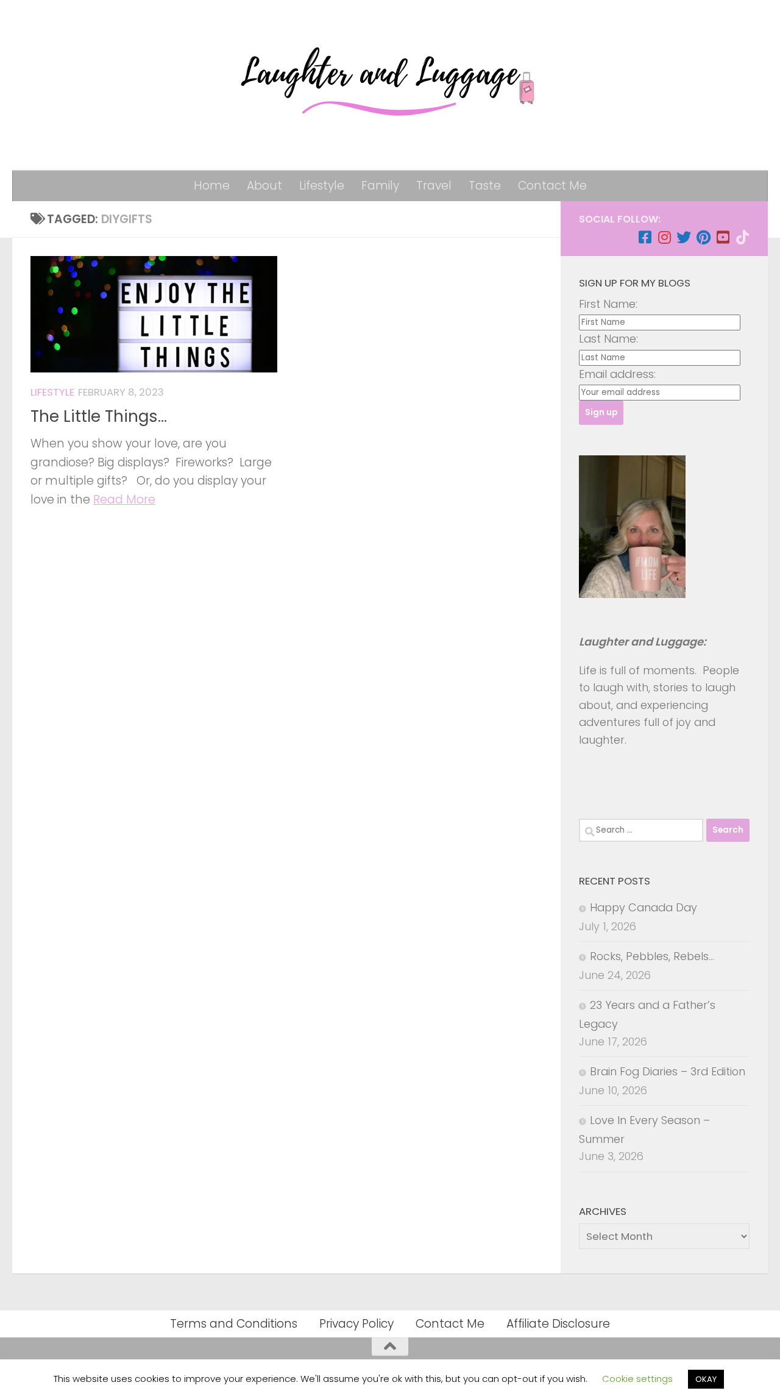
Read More (124, 499)
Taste (485, 185)
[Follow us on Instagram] (664, 237)
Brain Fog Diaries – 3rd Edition (667, 1071)
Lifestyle (321, 185)
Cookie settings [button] (637, 1378)
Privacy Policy (356, 1323)
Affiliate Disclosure (558, 1323)
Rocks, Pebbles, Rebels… (652, 956)
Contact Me (552, 185)
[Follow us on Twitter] (683, 237)
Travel (434, 185)
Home (212, 185)
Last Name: (608, 338)
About (264, 185)
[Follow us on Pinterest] (703, 237)
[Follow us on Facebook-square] (644, 237)
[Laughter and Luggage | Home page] (390, 85)
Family (380, 185)
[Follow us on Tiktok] (742, 237)
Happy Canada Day (643, 907)
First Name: (608, 303)
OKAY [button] (706, 1379)
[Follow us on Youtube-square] (722, 237)
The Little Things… (98, 416)
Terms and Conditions (233, 1323)
